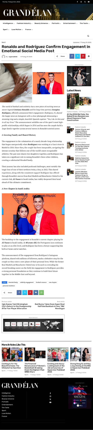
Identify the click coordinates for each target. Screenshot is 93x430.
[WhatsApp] (41, 292)
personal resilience (9, 286)
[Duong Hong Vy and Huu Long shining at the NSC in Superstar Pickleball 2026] (80, 354)
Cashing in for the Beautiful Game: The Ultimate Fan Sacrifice (11, 366)
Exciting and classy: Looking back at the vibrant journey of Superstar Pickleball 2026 (56, 368)
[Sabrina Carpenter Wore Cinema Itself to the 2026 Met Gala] (70, 158)
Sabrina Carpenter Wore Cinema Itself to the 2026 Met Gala (82, 160)
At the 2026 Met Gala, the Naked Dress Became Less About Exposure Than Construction (78, 117)
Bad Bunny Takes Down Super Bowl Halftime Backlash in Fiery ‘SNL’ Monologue (50, 306)
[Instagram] (81, 2)
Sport (4, 42)
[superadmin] (4, 57)
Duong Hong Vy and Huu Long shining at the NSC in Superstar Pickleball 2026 (80, 367)
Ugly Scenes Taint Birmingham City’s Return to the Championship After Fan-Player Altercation (16, 306)
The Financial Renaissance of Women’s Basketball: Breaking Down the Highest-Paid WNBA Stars (35, 368)
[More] (88, 56)
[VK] (35, 292)
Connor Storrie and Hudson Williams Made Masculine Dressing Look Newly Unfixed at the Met (82, 133)
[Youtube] (89, 2)
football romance (41, 282)
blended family (13, 282)
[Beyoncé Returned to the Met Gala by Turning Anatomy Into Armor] (70, 145)
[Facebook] (77, 2)
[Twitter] (85, 2)
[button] (88, 36)
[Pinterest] (83, 56)
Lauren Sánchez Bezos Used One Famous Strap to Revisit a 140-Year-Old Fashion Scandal (82, 175)
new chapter (53, 282)
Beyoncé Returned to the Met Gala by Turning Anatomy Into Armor (82, 147)
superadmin (13, 56)
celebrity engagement (27, 282)
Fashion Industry (72, 111)
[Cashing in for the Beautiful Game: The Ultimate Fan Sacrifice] (12, 354)
